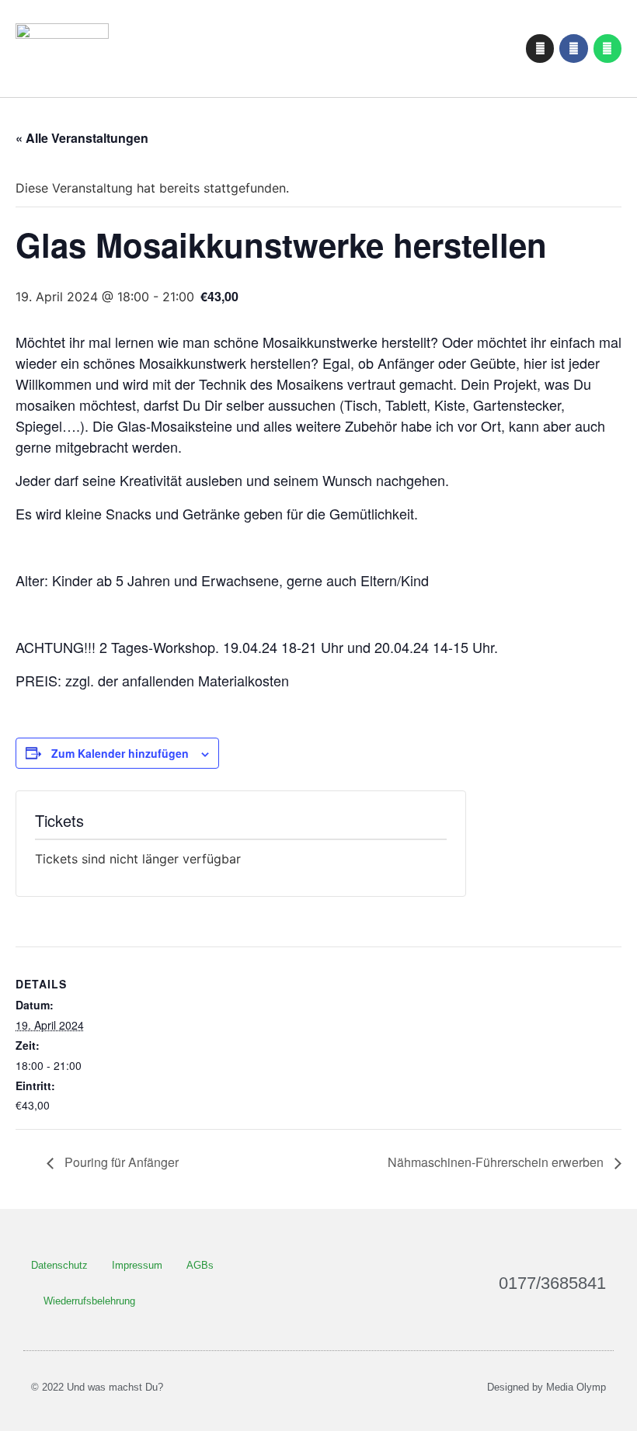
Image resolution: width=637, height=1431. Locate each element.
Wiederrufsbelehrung (89, 1301)
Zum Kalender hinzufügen (120, 753)
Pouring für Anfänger (120, 1162)
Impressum (137, 1265)
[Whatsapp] (607, 48)
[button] (425, 48)
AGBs (200, 1265)
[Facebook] (573, 48)
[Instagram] (540, 48)
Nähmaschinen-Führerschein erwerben (497, 1162)
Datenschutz (59, 1265)
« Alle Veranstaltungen (82, 138)
